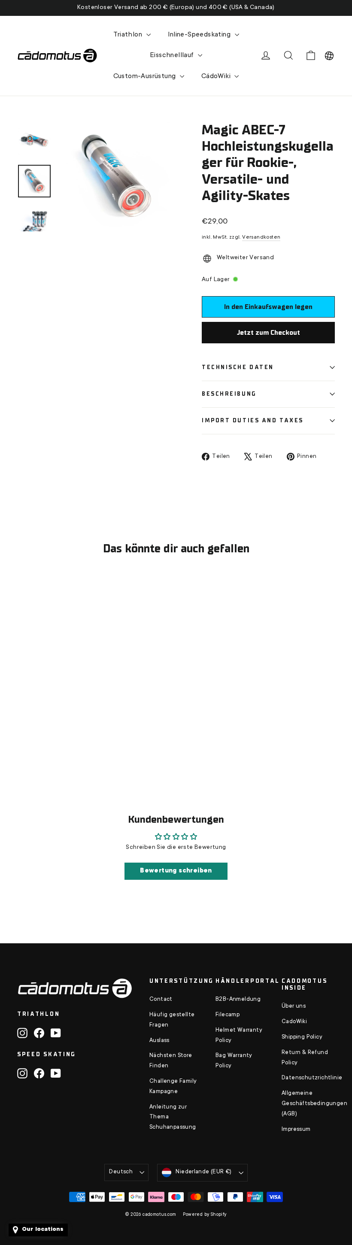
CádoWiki (217, 76)
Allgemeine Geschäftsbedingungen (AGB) (308, 1104)
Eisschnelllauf (173, 55)
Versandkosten (261, 237)
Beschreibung (229, 394)
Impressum (296, 1130)
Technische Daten (238, 367)
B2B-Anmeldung (238, 1000)
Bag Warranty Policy (233, 1061)
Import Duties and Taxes (252, 420)
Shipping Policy (302, 1037)
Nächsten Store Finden (170, 1061)
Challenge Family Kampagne (173, 1086)
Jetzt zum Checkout (268, 332)
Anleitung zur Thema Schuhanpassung (172, 1117)
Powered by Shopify (204, 1215)
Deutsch (121, 1172)
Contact (161, 1000)
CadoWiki (294, 1022)
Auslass (159, 1041)
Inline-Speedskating (200, 35)
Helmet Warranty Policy (238, 1035)
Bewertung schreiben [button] (176, 871)
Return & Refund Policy (305, 1058)
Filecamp (227, 1015)
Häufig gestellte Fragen (171, 1020)
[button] (329, 56)
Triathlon (128, 35)
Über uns (294, 1006)
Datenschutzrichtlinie (308, 1078)
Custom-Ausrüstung (145, 76)
